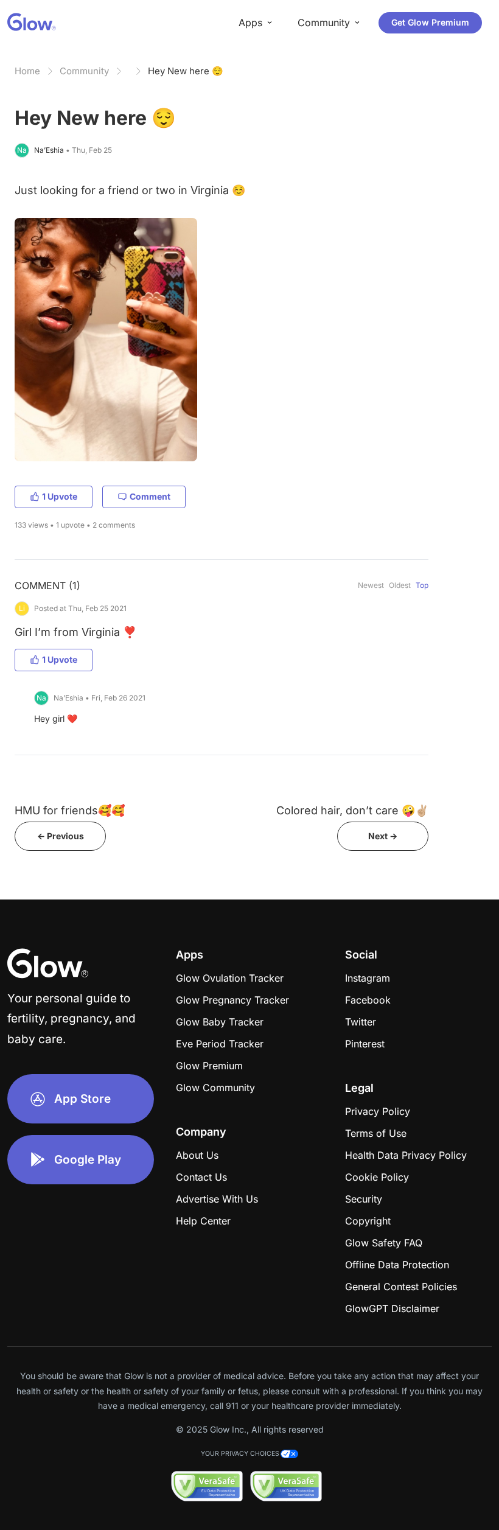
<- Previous (60, 836)
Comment (150, 496)
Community (84, 71)
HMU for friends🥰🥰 (70, 810)
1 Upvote (59, 496)
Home (27, 71)
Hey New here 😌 (185, 71)
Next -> (382, 836)
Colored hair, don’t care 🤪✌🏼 (352, 810)
